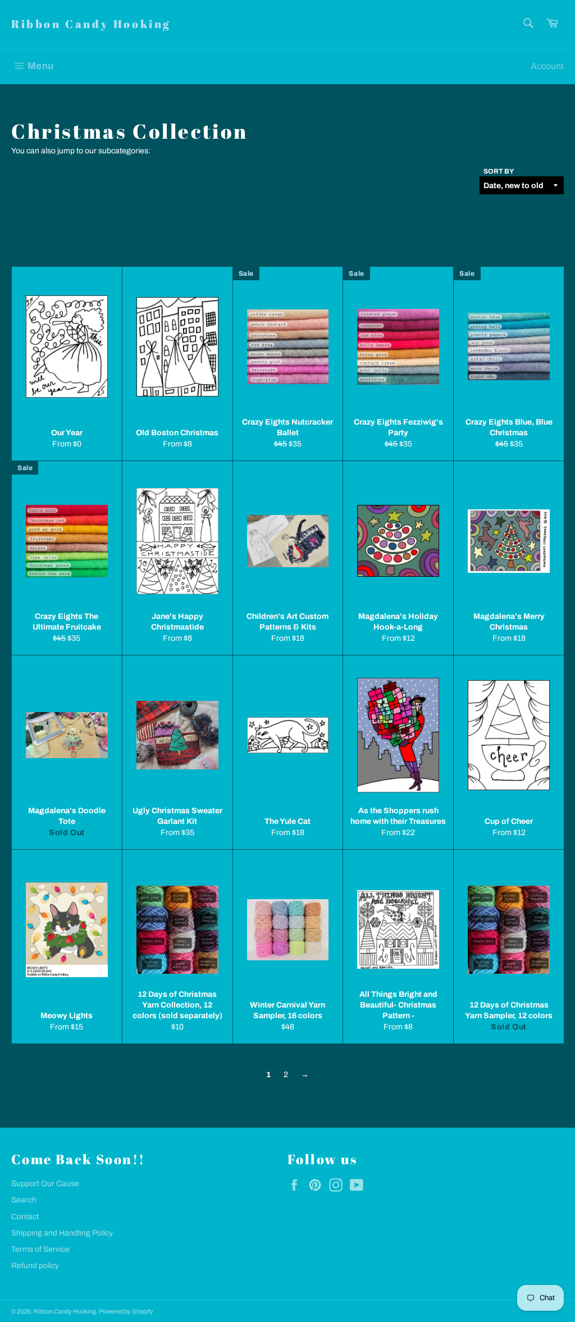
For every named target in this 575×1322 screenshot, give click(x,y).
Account (547, 66)
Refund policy (35, 1265)
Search (23, 1200)
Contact (25, 1216)
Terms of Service (40, 1249)
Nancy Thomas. (38, 216)
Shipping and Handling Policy (62, 1233)
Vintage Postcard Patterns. (58, 194)
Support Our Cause (45, 1183)
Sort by (498, 171)
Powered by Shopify (126, 1311)
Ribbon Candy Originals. (54, 172)
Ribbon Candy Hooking (91, 23)
